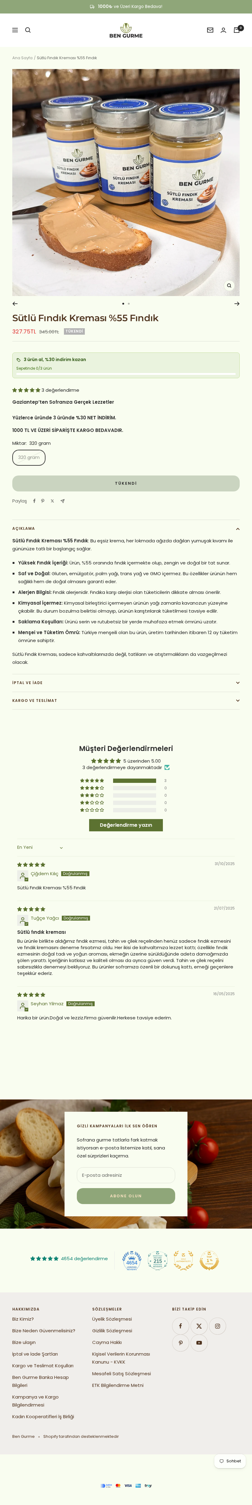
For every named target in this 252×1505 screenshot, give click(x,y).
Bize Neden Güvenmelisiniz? (43, 1330)
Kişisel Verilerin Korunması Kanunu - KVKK (121, 1358)
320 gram (29, 457)
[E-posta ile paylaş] (63, 501)
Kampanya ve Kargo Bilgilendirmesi (35, 1401)
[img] (31, 864)
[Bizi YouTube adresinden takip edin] (199, 1342)
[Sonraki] (237, 304)
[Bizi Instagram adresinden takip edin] (217, 1326)
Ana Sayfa (22, 58)
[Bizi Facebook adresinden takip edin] (180, 1326)
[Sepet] (237, 30)
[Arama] (28, 30)
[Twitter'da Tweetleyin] (52, 501)
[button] (26, 390)
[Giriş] (223, 30)
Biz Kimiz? (23, 1319)
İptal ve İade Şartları (35, 1354)
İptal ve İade (27, 682)
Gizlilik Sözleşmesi (112, 1330)
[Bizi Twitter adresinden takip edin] (199, 1326)
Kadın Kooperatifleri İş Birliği (43, 1416)
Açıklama (23, 528)
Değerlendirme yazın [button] (126, 825)
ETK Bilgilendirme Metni (118, 1385)
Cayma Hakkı (107, 1342)
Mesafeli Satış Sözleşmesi (121, 1373)
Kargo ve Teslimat (34, 700)
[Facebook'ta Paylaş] (34, 501)
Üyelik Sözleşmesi (112, 1319)
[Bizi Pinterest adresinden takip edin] (180, 1342)
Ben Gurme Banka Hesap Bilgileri (40, 1381)
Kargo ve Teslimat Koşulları (42, 1365)
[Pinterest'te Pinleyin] (42, 501)
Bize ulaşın (24, 1342)
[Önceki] (15, 304)
